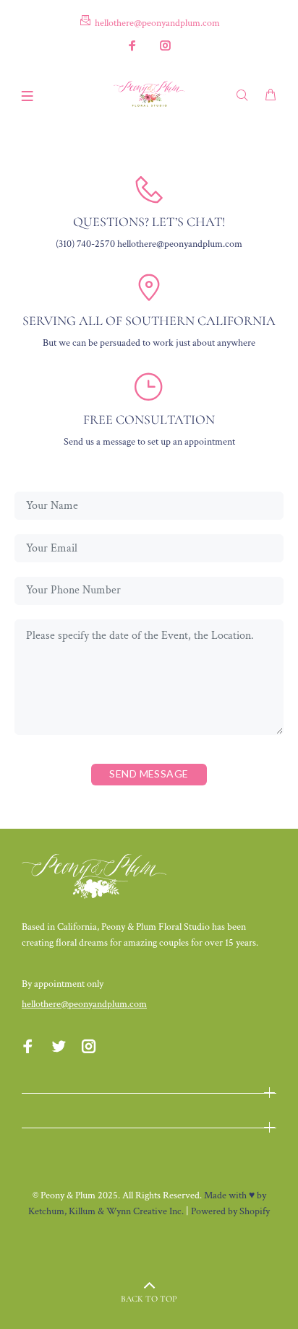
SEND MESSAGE (148, 773)
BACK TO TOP (149, 1299)
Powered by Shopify (230, 1211)
